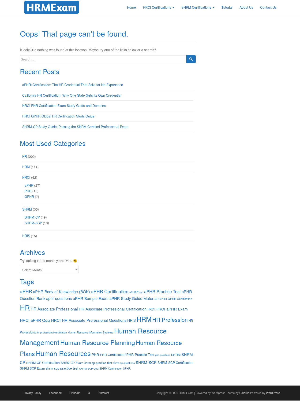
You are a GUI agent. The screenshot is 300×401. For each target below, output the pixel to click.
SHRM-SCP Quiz (88, 368)
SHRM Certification (110, 368)
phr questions (162, 355)
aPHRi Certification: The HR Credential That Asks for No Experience (72, 84)
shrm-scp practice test (62, 368)
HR (24, 156)
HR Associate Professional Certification (112, 309)
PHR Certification (112, 354)
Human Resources (63, 353)
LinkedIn (74, 393)
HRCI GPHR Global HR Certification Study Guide (58, 116)
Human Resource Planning (97, 342)
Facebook (55, 393)
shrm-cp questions (124, 363)
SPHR (127, 368)
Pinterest (103, 393)
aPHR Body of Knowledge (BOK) (61, 291)
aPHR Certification (109, 291)
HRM (26, 166)
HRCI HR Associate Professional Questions (88, 320)
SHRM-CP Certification (43, 362)
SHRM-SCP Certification (175, 362)
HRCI (26, 177)
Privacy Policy (32, 393)
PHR (28, 191)
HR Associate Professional (54, 309)
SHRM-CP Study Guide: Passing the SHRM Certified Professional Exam (75, 126)
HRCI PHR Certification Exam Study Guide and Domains (64, 105)
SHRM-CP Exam (72, 362)
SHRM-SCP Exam (32, 368)
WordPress (273, 393)
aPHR (29, 185)
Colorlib (244, 393)
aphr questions (59, 298)
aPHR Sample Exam (91, 298)
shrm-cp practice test (98, 362)
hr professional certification (52, 332)
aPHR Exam (136, 292)
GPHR (29, 196)
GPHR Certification (180, 299)
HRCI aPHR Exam (172, 309)
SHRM (27, 209)
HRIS (26, 235)
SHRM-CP (32, 217)
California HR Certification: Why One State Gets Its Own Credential (71, 95)
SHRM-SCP (33, 222)
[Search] (191, 59)
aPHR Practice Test (162, 291)
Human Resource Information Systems (90, 332)
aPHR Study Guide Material (133, 298)
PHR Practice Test (140, 354)
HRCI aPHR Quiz (35, 320)
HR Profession (170, 319)
